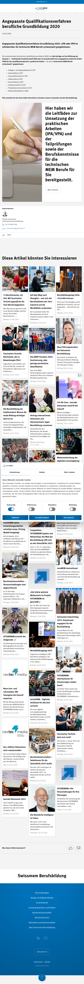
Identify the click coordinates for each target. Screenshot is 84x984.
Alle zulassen (69, 518)
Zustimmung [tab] (15, 472)
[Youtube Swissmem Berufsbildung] (45, 938)
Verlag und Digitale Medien (42, 898)
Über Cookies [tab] (69, 472)
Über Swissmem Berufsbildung (42, 928)
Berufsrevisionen (42, 918)
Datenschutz (38, 962)
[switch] (32, 509)
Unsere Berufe (42, 903)
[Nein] (78, 848)
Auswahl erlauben (42, 518)
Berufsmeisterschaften (42, 913)
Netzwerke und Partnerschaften (42, 923)
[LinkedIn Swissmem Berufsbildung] (38, 938)
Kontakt (47, 962)
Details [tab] (42, 472)
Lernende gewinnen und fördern (41, 908)
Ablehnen (15, 518)
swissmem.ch (41, 2)
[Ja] (70, 848)
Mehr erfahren (53, 190)
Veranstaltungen (42, 893)
